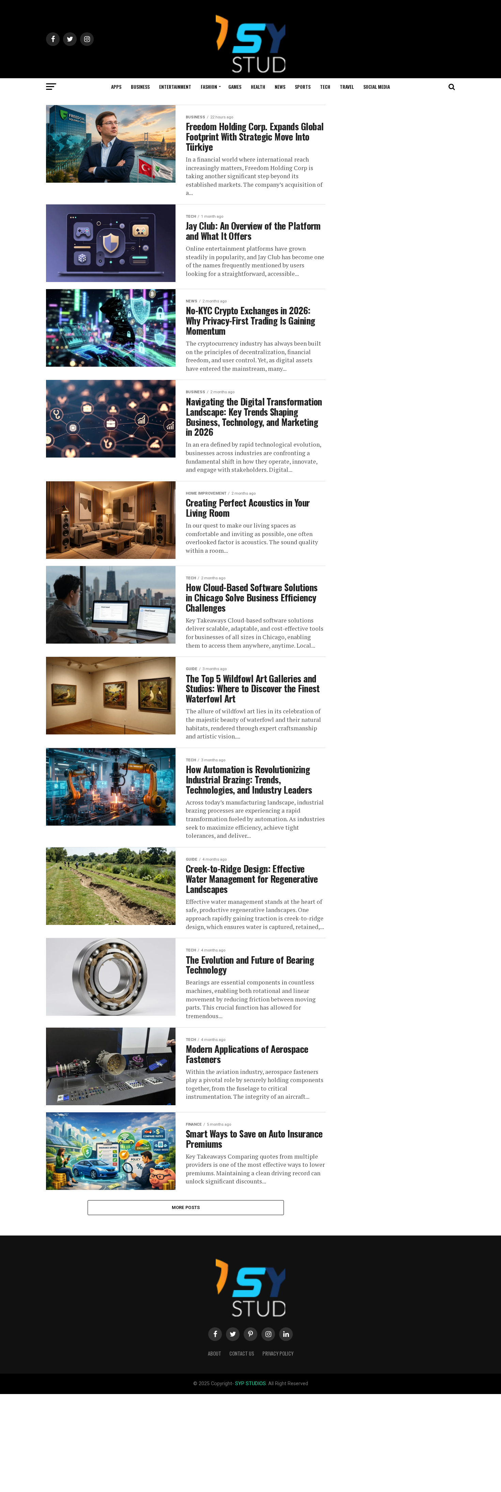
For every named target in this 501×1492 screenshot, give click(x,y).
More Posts (186, 1207)
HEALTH (258, 86)
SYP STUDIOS (250, 1384)
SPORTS (302, 86)
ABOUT (214, 1353)
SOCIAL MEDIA (376, 86)
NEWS (280, 86)
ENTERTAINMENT (175, 86)
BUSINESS (140, 86)
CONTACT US (241, 1353)
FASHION (209, 86)
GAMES (234, 86)
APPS (116, 86)
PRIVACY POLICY (277, 1353)
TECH (325, 86)
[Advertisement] (204, 1441)
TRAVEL (347, 86)
